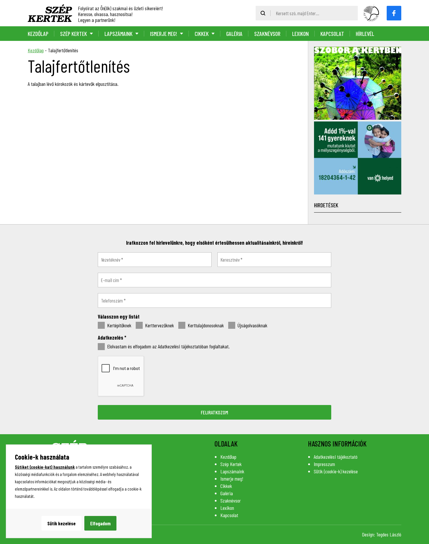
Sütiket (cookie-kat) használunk (45, 467)
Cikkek (202, 33)
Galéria (234, 33)
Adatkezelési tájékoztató (336, 456)
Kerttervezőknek (159, 325)
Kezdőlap (38, 33)
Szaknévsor (267, 33)
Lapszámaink (118, 33)
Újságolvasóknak (251, 325)
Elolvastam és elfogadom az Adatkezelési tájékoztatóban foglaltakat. (168, 346)
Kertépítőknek (118, 325)
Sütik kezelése (61, 523)
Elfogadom (100, 523)
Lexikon (300, 33)
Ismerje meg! (163, 33)
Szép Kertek (73, 33)
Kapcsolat (332, 33)
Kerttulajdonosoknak (205, 325)
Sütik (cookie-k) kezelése (336, 471)
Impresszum (324, 464)
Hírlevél (365, 33)
